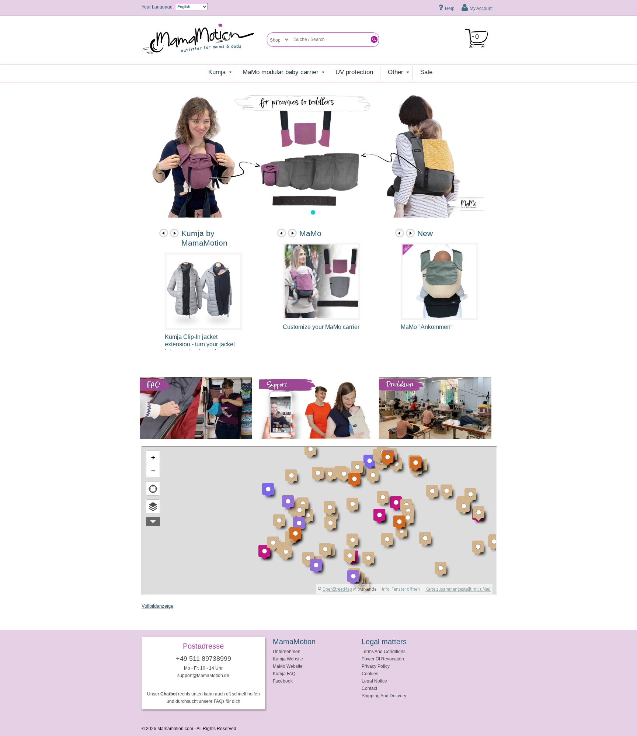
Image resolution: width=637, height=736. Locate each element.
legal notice (374, 680)
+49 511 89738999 (203, 658)
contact (369, 688)
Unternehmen (286, 651)
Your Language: (158, 6)
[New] (439, 281)
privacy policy (376, 666)
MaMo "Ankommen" (427, 327)
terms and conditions (383, 651)
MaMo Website (288, 666)
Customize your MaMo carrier (321, 327)
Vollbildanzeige (157, 606)
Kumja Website (288, 658)
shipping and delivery (384, 695)
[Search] (374, 39)
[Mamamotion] (204, 41)
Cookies (370, 673)
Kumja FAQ (284, 673)
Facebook (283, 680)
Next (174, 233)
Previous (163, 233)
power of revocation (383, 658)
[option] (313, 153)
